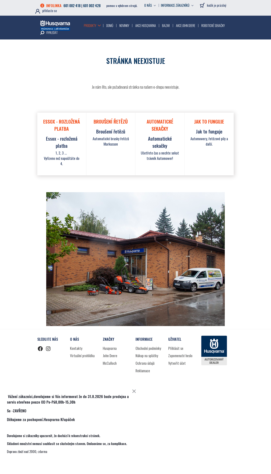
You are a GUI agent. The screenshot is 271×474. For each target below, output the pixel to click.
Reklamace (143, 370)
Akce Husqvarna (145, 25)
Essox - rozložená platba (61, 142)
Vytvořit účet (177, 363)
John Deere (110, 355)
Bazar (166, 25)
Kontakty (76, 348)
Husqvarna (110, 348)
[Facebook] (40, 349)
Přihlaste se (49, 10)
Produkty (90, 25)
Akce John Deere (185, 25)
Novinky (124, 25)
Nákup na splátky (147, 355)
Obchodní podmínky (148, 348)
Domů (109, 25)
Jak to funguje (209, 131)
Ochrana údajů (145, 363)
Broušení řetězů (110, 131)
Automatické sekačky (160, 142)
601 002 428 (92, 5)
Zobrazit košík (203, 6)
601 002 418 (72, 5)
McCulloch (110, 363)
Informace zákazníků (175, 5)
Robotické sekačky (213, 25)
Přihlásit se (175, 348)
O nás (148, 5)
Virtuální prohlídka (82, 355)
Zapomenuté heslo (180, 355)
